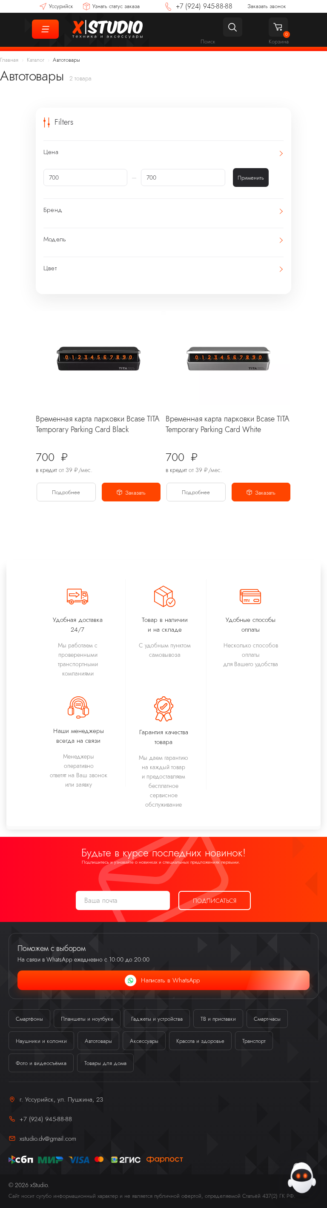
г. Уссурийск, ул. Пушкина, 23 (61, 1099)
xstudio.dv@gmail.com (48, 1138)
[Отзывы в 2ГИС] (126, 1159)
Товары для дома (105, 1063)
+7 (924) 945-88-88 (46, 1118)
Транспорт (254, 1041)
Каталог (35, 60)
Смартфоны (29, 1019)
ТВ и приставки (218, 1019)
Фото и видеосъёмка (41, 1063)
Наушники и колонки (41, 1041)
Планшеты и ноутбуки (87, 1019)
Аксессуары (144, 1041)
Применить (251, 178)
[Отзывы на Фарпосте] (164, 1159)
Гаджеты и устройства (157, 1019)
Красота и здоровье (200, 1041)
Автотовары (98, 1041)
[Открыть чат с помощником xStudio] (302, 1179)
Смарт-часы (267, 1019)
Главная (9, 60)
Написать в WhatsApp (170, 980)
